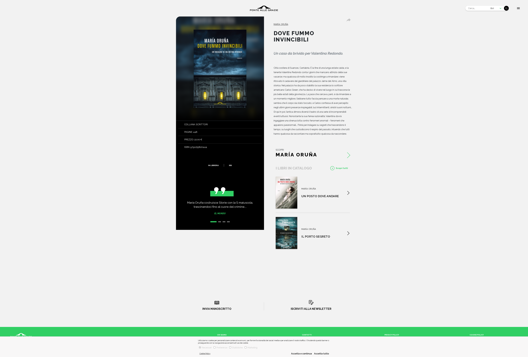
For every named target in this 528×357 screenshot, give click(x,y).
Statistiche (237, 347)
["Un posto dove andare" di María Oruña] (286, 193)
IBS (230, 165)
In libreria (213, 165)
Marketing (252, 347)
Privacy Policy (391, 335)
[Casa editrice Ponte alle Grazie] (264, 8)
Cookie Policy (204, 353)
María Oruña (281, 24)
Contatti (307, 335)
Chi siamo (222, 335)
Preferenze (221, 347)
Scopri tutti (342, 168)
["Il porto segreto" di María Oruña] (286, 233)
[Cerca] (506, 8)
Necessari (207, 347)
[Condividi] (348, 19)
